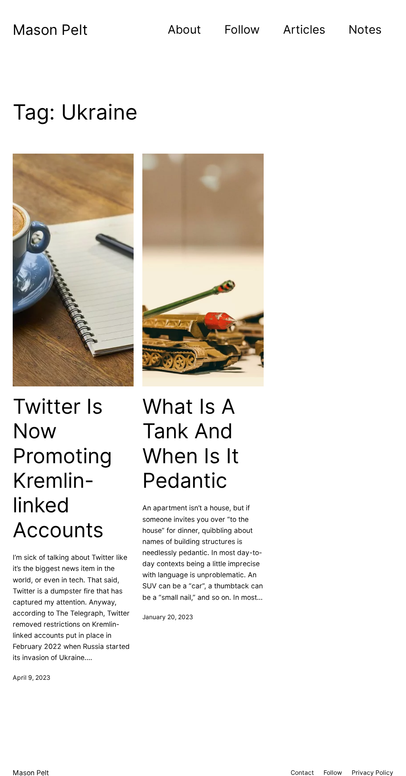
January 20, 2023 (167, 617)
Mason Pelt (50, 29)
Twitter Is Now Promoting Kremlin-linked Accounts (62, 468)
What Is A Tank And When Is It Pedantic (190, 443)
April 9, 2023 (31, 677)
